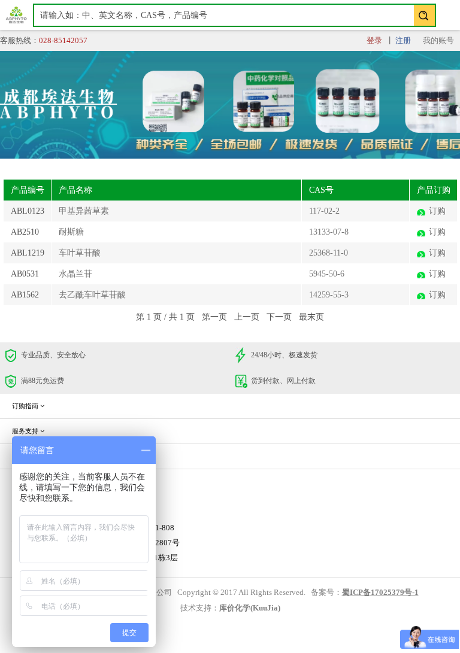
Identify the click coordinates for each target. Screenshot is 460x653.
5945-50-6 (326, 273)
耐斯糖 (71, 231)
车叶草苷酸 (80, 252)
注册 (403, 40)
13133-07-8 (329, 231)
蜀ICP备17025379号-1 (380, 592)
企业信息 (26, 456)
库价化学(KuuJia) (249, 608)
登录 (374, 40)
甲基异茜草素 (84, 210)
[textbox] (234, 15)
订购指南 (26, 405)
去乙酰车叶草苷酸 (92, 294)
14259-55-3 (329, 294)
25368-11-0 (328, 252)
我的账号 (438, 40)
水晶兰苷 (75, 273)
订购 (437, 210)
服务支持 (26, 431)
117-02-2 (324, 210)
